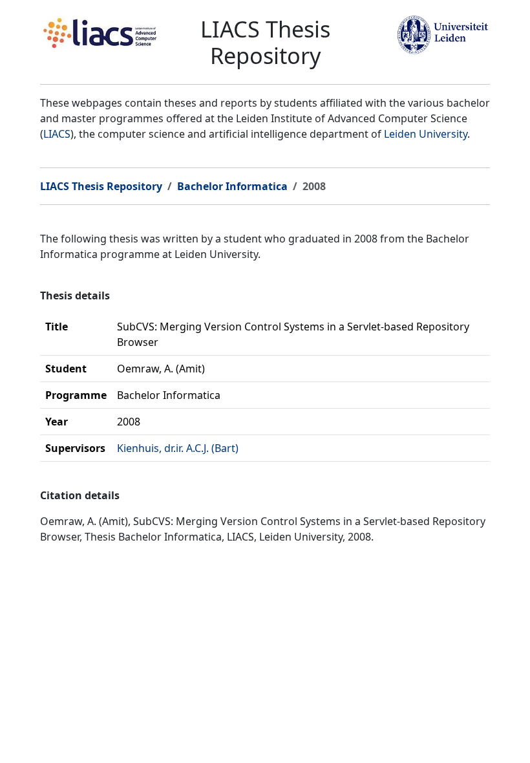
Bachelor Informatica (232, 186)
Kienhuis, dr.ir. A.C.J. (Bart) (177, 448)
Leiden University (425, 134)
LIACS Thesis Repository (101, 186)
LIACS (56, 134)
